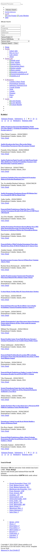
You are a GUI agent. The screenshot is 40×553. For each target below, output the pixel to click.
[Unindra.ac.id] (14, 76)
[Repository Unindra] (18, 72)
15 (11, 120)
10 (33, 119)
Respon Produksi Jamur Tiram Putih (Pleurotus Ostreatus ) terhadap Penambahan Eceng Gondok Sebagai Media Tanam (19, 339)
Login (7, 99)
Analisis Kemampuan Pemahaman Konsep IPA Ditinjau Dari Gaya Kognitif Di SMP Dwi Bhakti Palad (19, 194)
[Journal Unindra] (18, 74)
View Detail (5, 138)
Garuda (11, 91)
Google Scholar (14, 87)
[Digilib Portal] (14, 60)
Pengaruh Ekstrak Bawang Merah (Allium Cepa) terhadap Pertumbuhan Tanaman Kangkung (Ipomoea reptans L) (18, 306)
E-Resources (9, 80)
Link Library (13, 55)
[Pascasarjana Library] (16, 66)
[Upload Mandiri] (15, 105)
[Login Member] (23, 16)
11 (36, 119)
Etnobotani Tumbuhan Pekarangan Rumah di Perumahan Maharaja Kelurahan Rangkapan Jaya (18, 178)
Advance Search (11, 10)
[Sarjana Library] (15, 64)
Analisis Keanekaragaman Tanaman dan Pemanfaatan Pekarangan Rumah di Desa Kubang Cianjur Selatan (17, 276)
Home (7, 47)
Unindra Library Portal (17, 81)
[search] (22, 4)
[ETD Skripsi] (15, 68)
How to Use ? (14, 53)
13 (5, 120)
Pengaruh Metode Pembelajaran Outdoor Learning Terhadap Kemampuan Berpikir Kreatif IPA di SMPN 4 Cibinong (19, 373)
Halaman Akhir (27, 120)
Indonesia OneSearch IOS (18, 85)
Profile (7, 49)
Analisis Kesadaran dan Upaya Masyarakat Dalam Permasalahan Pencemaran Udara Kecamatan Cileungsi (18, 145)
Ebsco (11, 95)
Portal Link (9, 58)
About (11, 57)
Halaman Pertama (7, 119)
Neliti (11, 89)
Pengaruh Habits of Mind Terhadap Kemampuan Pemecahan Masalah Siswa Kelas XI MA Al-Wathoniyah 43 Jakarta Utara (19, 245)
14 (8, 120)
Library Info (13, 51)
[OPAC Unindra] (14, 62)
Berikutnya (17, 120)
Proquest (12, 93)
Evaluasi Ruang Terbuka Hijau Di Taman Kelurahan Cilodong (20, 291)
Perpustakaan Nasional (17, 83)
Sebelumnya (19, 119)
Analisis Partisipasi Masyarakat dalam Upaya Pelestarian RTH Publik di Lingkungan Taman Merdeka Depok (20, 406)
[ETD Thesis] (14, 70)
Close (16, 43)
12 (2, 120)
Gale (11, 97)
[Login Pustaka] (11, 16)
